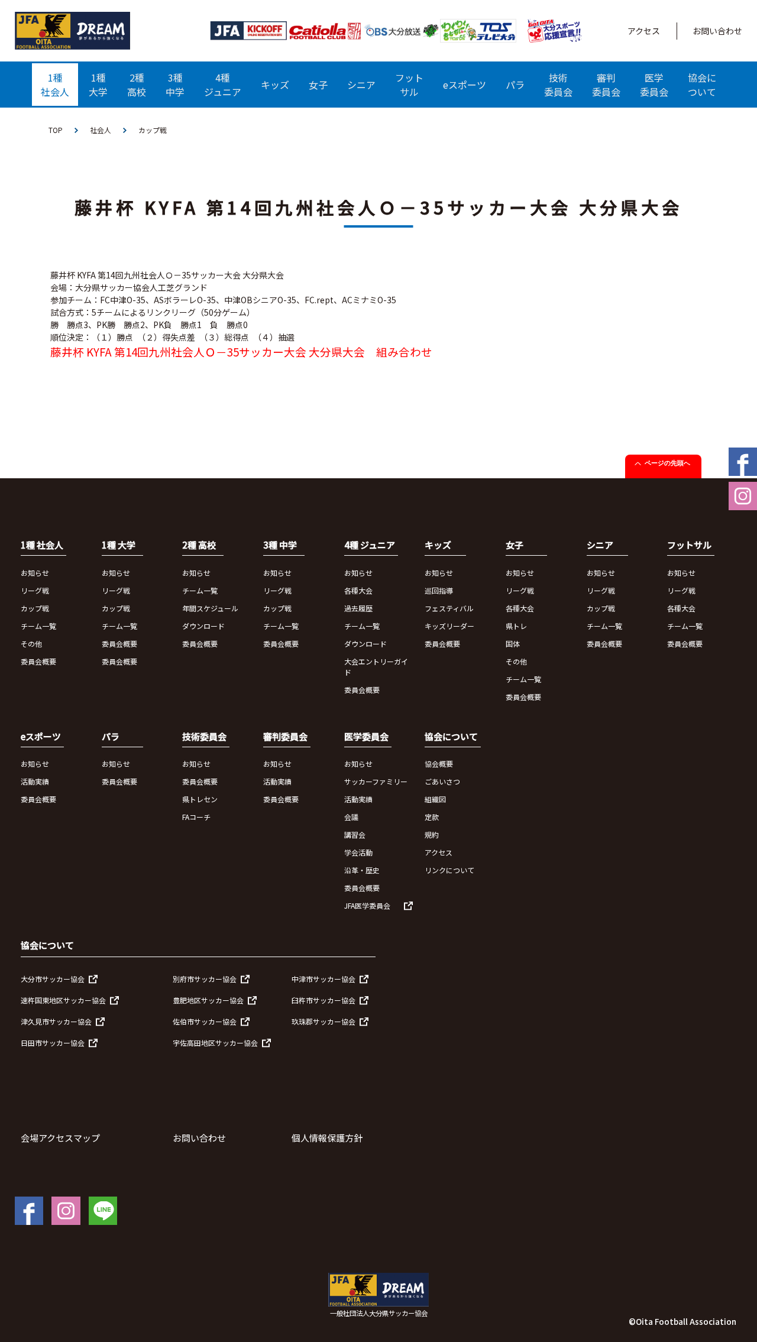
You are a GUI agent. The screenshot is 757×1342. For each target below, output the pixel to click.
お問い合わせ (717, 31)
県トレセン (200, 799)
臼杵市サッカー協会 (323, 1000)
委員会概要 (38, 661)
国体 (513, 643)
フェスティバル (449, 608)
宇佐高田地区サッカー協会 (215, 1043)
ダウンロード (203, 626)
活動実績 (35, 781)
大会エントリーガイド (376, 666)
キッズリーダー (449, 626)
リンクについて (449, 870)
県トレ (516, 626)
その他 (31, 643)
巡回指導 (439, 590)
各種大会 (358, 590)
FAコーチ (196, 817)
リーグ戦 (35, 590)
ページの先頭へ (667, 462)
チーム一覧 (38, 626)
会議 (351, 817)
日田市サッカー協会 (53, 1043)
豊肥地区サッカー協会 (208, 1000)
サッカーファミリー (375, 781)
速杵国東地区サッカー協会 (63, 1000)
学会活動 (358, 852)
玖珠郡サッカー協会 (323, 1021)
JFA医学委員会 (367, 905)
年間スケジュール (210, 608)
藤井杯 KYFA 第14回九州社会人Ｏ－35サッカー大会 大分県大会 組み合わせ (241, 351)
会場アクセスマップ (60, 1138)
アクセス (643, 31)
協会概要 (439, 763)
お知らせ (35, 573)
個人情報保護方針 (327, 1138)
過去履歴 (358, 608)
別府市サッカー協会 (205, 979)
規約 (432, 834)
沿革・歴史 (362, 870)
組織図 (435, 799)
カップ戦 (35, 608)
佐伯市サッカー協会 (205, 1021)
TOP (55, 130)
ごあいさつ (442, 781)
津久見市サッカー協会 (56, 1021)
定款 (432, 817)
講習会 (354, 834)
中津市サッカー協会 (323, 979)
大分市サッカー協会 (53, 979)
